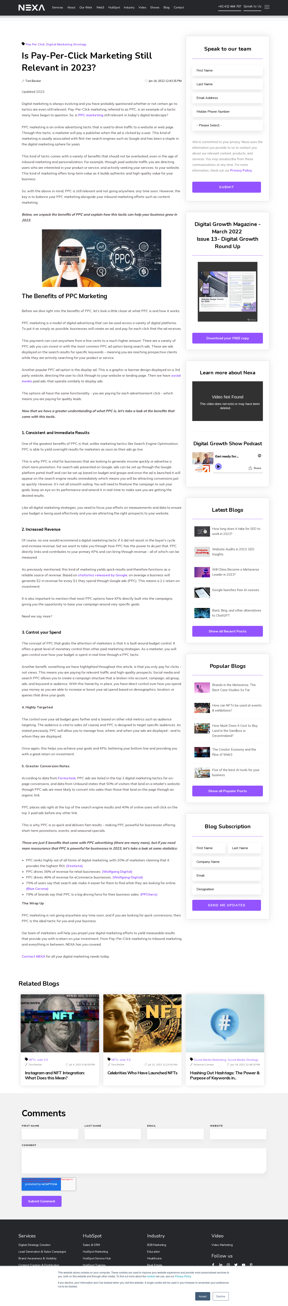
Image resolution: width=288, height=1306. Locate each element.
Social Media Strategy (243, 1060)
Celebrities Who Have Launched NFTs (142, 1072)
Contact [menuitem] (179, 7)
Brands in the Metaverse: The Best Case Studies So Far (234, 687)
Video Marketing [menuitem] (222, 1245)
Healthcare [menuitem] (154, 1258)
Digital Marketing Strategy (66, 44)
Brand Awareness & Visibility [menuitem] (37, 1258)
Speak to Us (252, 6)
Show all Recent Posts (227, 631)
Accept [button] (203, 1296)
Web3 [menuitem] (100, 7)
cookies (151, 1276)
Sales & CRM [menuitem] (91, 1245)
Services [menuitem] (57, 7)
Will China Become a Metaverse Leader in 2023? (235, 572)
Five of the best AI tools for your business (236, 772)
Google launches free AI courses (235, 590)
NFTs (32, 1060)
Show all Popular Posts (227, 791)
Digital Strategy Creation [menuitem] (35, 1245)
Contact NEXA (33, 956)
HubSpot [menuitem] (114, 7)
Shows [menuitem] (154, 7)
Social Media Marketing (210, 1060)
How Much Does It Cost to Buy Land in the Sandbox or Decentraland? (235, 731)
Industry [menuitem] (129, 7)
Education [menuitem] (153, 1252)
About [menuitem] (71, 7)
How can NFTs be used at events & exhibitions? (237, 707)
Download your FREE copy (227, 338)
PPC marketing (90, 115)
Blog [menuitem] (167, 7)
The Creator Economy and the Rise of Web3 (234, 752)
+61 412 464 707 (229, 6)
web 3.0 (42, 1060)
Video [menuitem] (142, 7)
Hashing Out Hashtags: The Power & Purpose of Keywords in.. (224, 1075)
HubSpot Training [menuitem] (94, 1265)
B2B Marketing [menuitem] (156, 1245)
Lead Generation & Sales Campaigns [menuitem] (42, 1252)
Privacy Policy (183, 1276)
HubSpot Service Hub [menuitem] (97, 1258)
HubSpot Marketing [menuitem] (95, 1252)
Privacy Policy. (241, 170)
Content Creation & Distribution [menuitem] (39, 1265)
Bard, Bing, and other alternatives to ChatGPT (236, 612)
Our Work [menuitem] (85, 7)
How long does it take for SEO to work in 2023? (236, 531)
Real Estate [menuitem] (154, 1265)
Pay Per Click (35, 44)
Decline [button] (220, 1296)
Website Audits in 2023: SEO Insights (233, 551)
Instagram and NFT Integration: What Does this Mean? (55, 1075)
